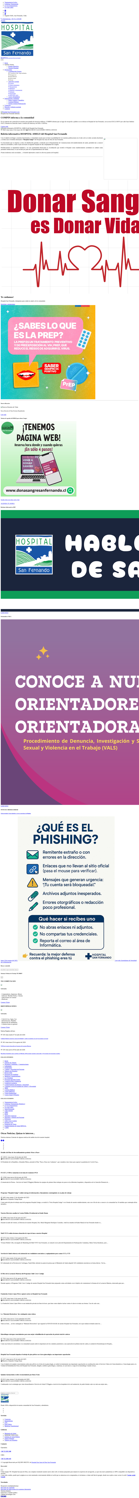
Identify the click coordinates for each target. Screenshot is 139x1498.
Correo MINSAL (10, 1091)
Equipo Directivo (13, 66)
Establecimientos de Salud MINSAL (15, 1126)
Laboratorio (8, 1066)
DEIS (6, 1114)
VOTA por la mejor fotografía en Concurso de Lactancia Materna (16, 1046)
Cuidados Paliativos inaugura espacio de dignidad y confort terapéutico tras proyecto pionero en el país (24, 1038)
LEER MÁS (4, 613)
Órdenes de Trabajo (10, 1062)
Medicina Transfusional (12, 1426)
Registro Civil (9, 1122)
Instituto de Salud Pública (12, 1437)
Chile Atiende (9, 1110)
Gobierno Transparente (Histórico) (15, 1104)
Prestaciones (8, 70)
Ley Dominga (9, 1078)
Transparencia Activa (11, 2)
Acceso (3, 20)
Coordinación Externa (14, 71)
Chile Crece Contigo (11, 1121)
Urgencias (8, 105)
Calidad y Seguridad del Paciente (14, 1069)
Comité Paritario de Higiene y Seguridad (17, 1084)
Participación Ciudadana (12, 98)
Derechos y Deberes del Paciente (14, 1117)
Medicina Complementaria (12, 1076)
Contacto (7, 109)
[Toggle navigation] (2, 60)
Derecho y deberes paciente (13, 107)
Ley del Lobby (9, 7)
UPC (6, 1422)
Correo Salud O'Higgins (12, 1095)
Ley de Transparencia (11, 5)
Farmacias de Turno (10, 1124)
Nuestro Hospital (13, 68)
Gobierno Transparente (11, 4)
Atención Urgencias (10, 1116)
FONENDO (8, 1068)
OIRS (6, 1112)
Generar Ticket (5, 1002)
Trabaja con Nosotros (11, 1071)
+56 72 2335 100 (6, 1451)
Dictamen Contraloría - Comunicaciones (17, 1064)
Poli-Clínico (8, 1424)
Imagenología (9, 1421)
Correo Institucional (10, 1093)
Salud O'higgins (9, 1438)
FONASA (8, 1119)
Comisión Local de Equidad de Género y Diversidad (20, 1086)
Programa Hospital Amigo (12, 1079)
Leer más (3, 414)
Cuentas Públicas (13, 102)
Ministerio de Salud (10, 1433)
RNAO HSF (8, 1073)
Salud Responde (9, 1109)
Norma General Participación (17, 103)
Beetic (6, 1061)
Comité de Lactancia (11, 1083)
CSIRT (7, 1127)
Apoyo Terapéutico (14, 97)
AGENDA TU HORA (8, 503)
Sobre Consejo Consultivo (16, 100)
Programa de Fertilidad (11, 1074)
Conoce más (4, 126)
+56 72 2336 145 (6, 1458)
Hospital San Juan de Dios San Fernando (43, 1462)
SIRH (6, 1088)
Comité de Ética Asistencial (13, 1081)
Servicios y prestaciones (8, 304)
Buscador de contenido (7, 1487)
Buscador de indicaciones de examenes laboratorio (16, 1489)
